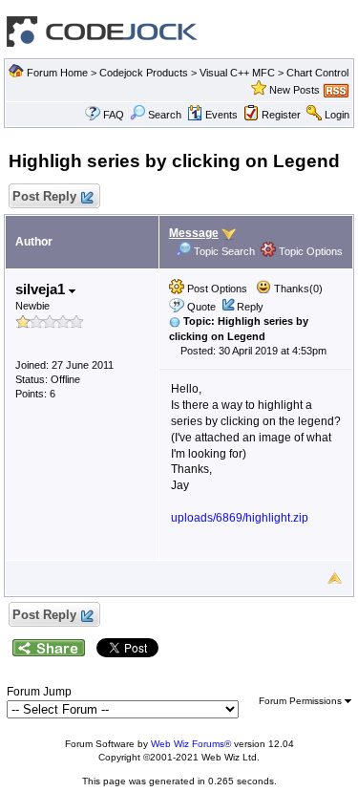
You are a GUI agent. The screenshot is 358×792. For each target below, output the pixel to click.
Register (281, 114)
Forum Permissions (302, 701)
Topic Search (223, 251)
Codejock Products (143, 72)
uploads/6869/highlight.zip (239, 517)
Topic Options (309, 251)
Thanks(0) (297, 288)
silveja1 (42, 289)
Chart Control (317, 72)
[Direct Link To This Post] (174, 321)
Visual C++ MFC (237, 72)
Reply (250, 306)
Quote (201, 306)
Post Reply (44, 196)
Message (194, 233)
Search (164, 114)
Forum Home (57, 72)
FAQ (113, 114)
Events (221, 114)
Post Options (215, 288)
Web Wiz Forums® (191, 743)
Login (337, 114)
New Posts (294, 90)
